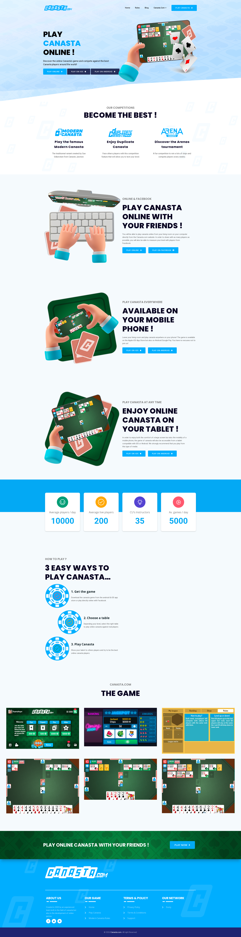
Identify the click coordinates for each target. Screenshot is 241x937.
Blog (147, 8)
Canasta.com (159, 8)
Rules (137, 8)
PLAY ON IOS (134, 343)
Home (127, 8)
